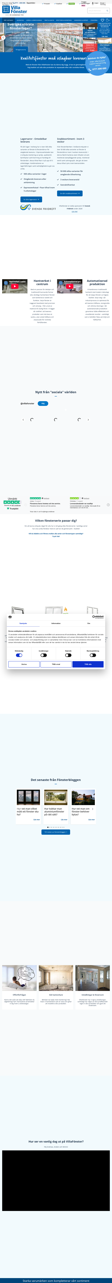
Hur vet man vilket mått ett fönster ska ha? (27, 811)
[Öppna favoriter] (102, 20)
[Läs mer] (41, 37)
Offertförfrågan (19, 995)
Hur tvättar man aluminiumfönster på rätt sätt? (54, 811)
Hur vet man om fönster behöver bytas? (80, 811)
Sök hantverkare (56, 995)
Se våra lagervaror (30, 199)
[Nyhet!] (90, 30)
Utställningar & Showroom (93, 995)
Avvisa (24, 664)
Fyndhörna (94, 20)
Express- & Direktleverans (34, 20)
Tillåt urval (56, 664)
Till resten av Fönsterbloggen (55, 832)
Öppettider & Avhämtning (64, 20)
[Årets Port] (90, 45)
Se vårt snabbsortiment (68, 193)
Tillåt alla (88, 664)
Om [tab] (88, 623)
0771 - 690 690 (20, 3)
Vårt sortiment (8, 20)
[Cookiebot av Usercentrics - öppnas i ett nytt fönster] (94, 617)
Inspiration (20, 20)
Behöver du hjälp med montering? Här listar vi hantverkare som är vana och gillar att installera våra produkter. (56, 1002)
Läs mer (20, 51)
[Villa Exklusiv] (104, 45)
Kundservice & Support (81, 20)
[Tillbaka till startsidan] (14, 9)
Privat (102, 3)
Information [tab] (56, 623)
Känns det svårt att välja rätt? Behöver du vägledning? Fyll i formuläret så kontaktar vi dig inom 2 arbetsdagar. (19, 1002)
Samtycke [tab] (23, 623)
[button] (107, 10)
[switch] (44, 655)
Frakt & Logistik (49, 20)
